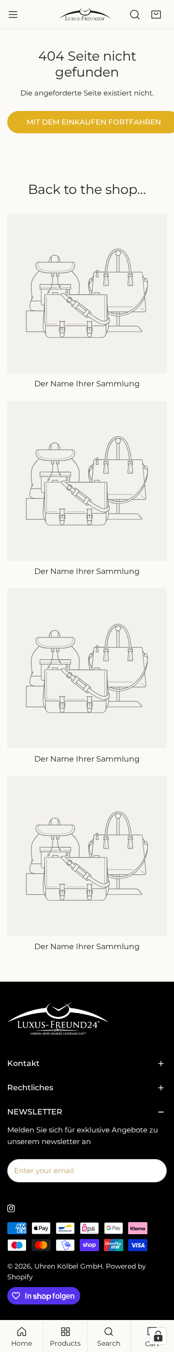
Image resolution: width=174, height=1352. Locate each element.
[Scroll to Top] (156, 1300)
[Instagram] (11, 1208)
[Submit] (154, 1170)
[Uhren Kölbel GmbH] (85, 14)
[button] (156, 14)
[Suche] (134, 14)
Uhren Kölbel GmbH (68, 1266)
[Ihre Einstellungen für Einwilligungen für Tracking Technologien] (158, 1336)
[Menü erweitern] (13, 14)
